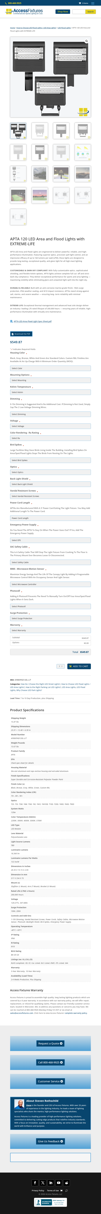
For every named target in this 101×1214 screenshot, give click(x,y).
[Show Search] (66, 1191)
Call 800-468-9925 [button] (48, 1062)
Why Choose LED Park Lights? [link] (29, 690)
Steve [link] (28, 1105)
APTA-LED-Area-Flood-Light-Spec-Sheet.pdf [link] (33, 321)
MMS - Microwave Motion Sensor (28, 568)
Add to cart (80, 666)
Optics (14, 466)
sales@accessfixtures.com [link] (21, 1013)
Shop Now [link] (63, 11)
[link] (83, 3)
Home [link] (12, 28)
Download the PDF (22, 334)
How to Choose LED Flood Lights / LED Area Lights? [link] (36, 28)
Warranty (15, 624)
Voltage (14, 420)
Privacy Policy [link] (38, 1191)
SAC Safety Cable (19, 546)
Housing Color (18, 352)
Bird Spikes (16, 444)
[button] (92, 3)
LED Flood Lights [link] (64, 28)
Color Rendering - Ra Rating (25, 432)
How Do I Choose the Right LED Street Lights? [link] (40, 684)
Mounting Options (20, 374)
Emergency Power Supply (24, 524)
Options (15, 642)
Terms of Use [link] (53, 1191)
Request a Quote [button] (48, 1043)
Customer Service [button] (49, 1081)
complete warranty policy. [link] (76, 1013)
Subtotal (16, 637)
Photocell (15, 590)
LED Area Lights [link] (69, 687)
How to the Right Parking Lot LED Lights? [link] (43, 687)
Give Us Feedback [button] (49, 1141)
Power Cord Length (20, 502)
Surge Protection (19, 612)
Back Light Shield (19, 478)
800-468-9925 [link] (14, 3)
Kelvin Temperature (21, 386)
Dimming (15, 398)
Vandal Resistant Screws (23, 490)
